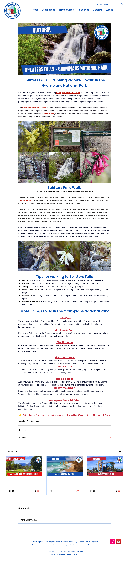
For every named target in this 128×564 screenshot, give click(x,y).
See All (120, 451)
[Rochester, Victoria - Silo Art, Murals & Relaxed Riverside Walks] (105, 466)
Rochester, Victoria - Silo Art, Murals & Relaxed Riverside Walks (104, 483)
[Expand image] (33, 136)
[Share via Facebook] (19, 429)
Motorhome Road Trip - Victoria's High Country (22, 483)
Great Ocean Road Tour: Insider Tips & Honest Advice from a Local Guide (64, 483)
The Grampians (33, 421)
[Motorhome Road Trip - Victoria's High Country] (24, 466)
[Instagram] (112, 541)
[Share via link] (25, 429)
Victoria (22, 421)
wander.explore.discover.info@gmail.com (67, 551)
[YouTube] (118, 541)
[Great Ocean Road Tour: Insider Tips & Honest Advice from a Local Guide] (65, 466)
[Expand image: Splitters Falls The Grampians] (64, 136)
